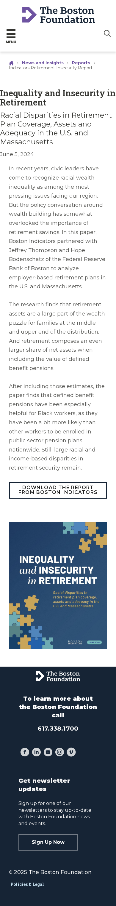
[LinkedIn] (36, 753)
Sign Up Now (48, 842)
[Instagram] (59, 753)
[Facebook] (25, 753)
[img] (107, 33)
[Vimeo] (71, 753)
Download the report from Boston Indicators (58, 490)
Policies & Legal (27, 884)
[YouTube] (48, 753)
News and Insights (43, 62)
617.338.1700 (58, 728)
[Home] (12, 62)
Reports (81, 62)
